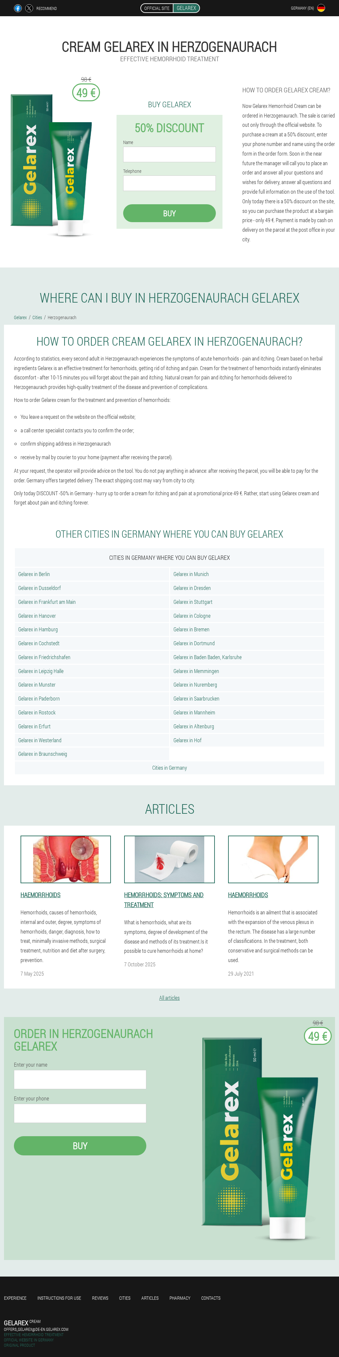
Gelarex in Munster (37, 684)
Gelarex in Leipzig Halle (41, 670)
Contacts (210, 1298)
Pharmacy (180, 1298)
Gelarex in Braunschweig (42, 753)
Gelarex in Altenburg (193, 726)
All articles (169, 997)
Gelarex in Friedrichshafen (44, 657)
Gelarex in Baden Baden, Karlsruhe (207, 657)
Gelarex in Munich (191, 573)
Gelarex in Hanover (37, 615)
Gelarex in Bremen (191, 629)
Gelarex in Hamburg (38, 629)
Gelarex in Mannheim (194, 712)
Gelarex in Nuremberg (195, 684)
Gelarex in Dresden (192, 587)
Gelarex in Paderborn (39, 698)
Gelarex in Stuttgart (193, 601)
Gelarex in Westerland (40, 740)
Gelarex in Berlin (34, 573)
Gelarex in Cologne (192, 615)
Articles (150, 1298)
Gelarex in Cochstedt (39, 643)
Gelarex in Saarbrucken (196, 698)
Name (128, 142)
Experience (15, 1298)
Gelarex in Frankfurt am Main (47, 601)
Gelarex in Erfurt (34, 726)
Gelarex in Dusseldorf (39, 587)
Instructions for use (59, 1298)
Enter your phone (31, 1098)
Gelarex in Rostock (37, 712)
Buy (169, 213)
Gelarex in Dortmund (194, 643)
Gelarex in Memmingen (196, 670)
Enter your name (30, 1064)
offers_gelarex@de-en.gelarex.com (36, 1329)
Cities (124, 1298)
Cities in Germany (169, 767)
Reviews (100, 1298)
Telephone (132, 171)
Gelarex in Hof (187, 740)
